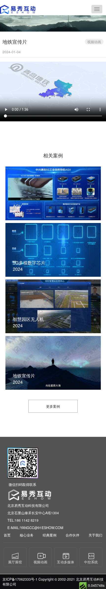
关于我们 (95, 535)
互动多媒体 (65, 561)
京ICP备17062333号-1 (19, 579)
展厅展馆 (15, 561)
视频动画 (40, 561)
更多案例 (53, 406)
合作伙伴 (72, 535)
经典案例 (49, 535)
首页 (7, 535)
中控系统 (91, 561)
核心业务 (27, 535)
